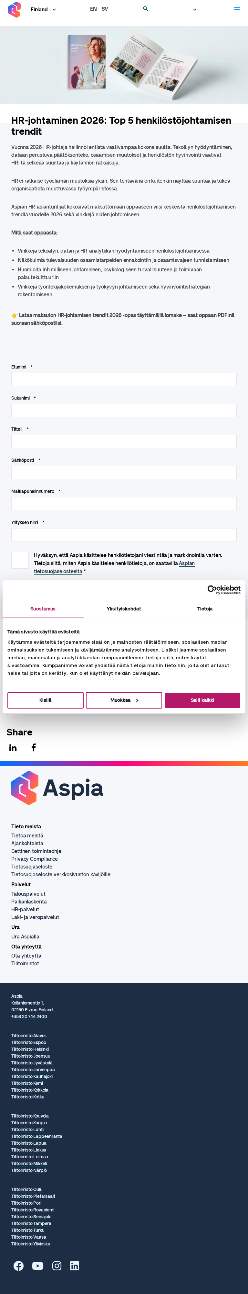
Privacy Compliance (34, 859)
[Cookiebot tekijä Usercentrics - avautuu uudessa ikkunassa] (212, 590)
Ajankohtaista (27, 843)
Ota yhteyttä (26, 956)
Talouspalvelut (28, 894)
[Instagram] (56, 1268)
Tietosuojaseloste (31, 867)
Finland (39, 9)
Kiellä (45, 700)
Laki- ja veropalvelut (35, 917)
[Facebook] (33, 747)
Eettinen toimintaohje (36, 851)
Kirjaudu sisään (191, 9)
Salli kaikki (202, 700)
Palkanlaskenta (29, 902)
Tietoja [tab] (205, 609)
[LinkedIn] (74, 1268)
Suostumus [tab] (43, 609)
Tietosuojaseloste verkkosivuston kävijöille (60, 874)
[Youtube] (38, 1268)
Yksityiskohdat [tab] (124, 609)
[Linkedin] (12, 747)
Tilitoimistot (25, 963)
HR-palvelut (25, 909)
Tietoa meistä (27, 836)
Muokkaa (120, 700)
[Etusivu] (14, 10)
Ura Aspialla (25, 937)
